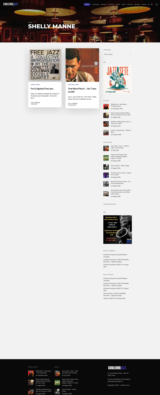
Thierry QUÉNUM (35, 102)
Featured (33, 84)
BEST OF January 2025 (117, 298)
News (38, 84)
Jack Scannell (107, 293)
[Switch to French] (151, 4)
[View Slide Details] (117, 79)
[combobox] (117, 54)
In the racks (71, 84)
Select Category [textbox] (108, 54)
